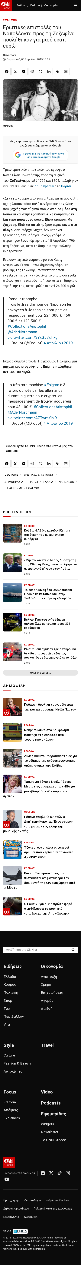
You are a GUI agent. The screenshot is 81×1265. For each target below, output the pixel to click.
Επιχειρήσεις (52, 992)
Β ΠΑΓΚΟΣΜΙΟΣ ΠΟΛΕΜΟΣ (22, 488)
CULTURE (10, 19)
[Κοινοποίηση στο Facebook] (7, 71)
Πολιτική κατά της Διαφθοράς (53, 1208)
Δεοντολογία (32, 1200)
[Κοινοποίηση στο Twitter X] (15, 71)
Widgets (47, 1124)
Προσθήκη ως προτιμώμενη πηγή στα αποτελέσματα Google (43, 155)
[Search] (73, 949)
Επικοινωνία (11, 1216)
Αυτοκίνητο (13, 1071)
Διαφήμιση (30, 1216)
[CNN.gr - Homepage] (6, 5)
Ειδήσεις (22, 5)
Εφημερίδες (53, 1113)
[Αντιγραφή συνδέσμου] (57, 71)
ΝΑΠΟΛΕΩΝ (66, 482)
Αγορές (47, 1000)
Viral (7, 1024)
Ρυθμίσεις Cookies (57, 1200)
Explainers (12, 1118)
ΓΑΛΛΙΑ (48, 482)
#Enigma (51, 385)
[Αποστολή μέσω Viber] (32, 71)
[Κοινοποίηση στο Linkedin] (49, 71)
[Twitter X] (51, 1173)
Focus (10, 1092)
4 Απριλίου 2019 (58, 343)
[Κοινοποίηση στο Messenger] (24, 71)
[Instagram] (68, 1173)
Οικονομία (51, 5)
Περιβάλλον (14, 1016)
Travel (47, 1045)
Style (9, 1045)
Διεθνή (46, 1008)
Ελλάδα (10, 976)
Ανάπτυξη (49, 976)
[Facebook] (43, 1173)
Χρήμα (46, 984)
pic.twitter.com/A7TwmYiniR (32, 418)
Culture (9, 1055)
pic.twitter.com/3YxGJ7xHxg (32, 337)
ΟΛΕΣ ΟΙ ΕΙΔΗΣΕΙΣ (40, 672)
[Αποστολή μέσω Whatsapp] (40, 71)
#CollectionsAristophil (27, 326)
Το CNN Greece (53, 1140)
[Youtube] (7, 1179)
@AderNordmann (22, 332)
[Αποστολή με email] (66, 71)
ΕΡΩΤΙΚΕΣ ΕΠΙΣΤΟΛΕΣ (38, 474)
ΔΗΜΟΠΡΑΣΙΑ (14, 482)
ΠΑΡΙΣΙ (33, 482)
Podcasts (51, 1103)
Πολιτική (36, 5)
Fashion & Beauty (17, 1063)
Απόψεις (11, 1110)
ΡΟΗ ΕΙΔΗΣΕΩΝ (17, 512)
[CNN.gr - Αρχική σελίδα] (9, 1162)
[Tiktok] (59, 1173)
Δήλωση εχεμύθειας (16, 1208)
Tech (7, 1008)
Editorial (10, 1102)
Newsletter (49, 1132)
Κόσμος (10, 984)
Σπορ (8, 1000)
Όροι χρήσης (11, 1200)
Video (47, 1092)
